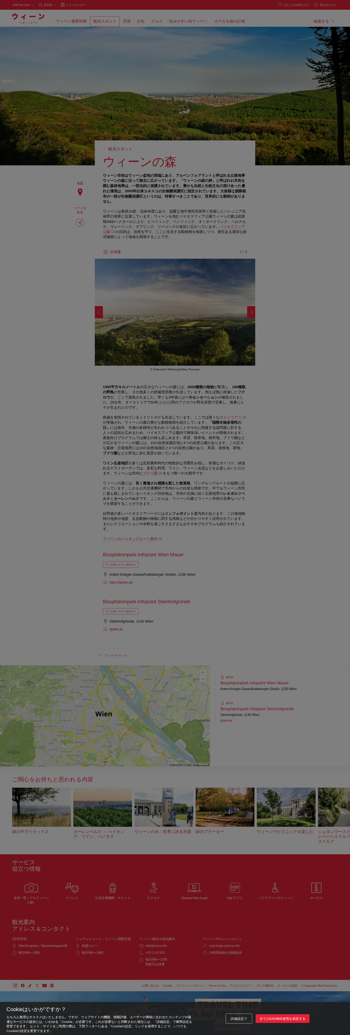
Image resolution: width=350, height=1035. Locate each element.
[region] (175, 1018)
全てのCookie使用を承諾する (282, 1018)
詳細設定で (239, 1018)
